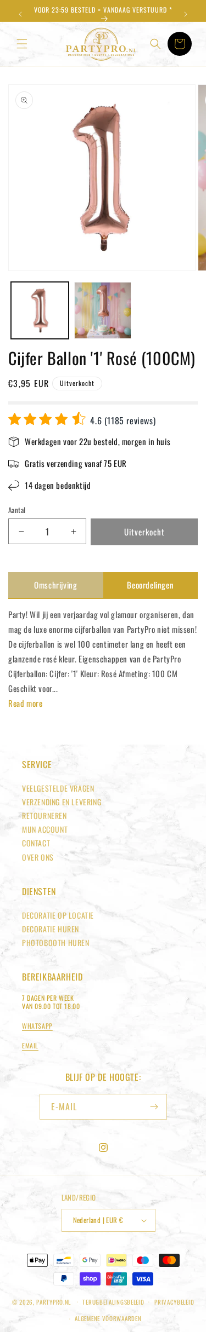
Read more (25, 703)
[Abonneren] (154, 1107)
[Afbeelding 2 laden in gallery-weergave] (103, 310)
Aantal (16, 510)
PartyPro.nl (53, 1301)
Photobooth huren (56, 942)
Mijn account (45, 829)
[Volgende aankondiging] (186, 14)
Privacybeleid (174, 1302)
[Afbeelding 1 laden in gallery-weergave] (40, 310)
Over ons (38, 857)
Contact (36, 843)
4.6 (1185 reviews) (121, 420)
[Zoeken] (155, 44)
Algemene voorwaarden (108, 1318)
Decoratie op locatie (58, 915)
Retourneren (44, 815)
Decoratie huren (50, 929)
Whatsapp (37, 1025)
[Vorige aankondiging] (20, 14)
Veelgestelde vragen (58, 788)
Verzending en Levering (61, 802)
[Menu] (22, 44)
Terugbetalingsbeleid (113, 1302)
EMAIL (30, 1045)
